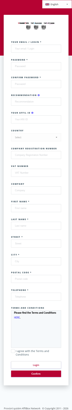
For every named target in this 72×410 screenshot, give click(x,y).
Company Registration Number (34, 148)
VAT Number (19, 166)
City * (15, 254)
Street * (17, 236)
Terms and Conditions (27, 307)
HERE (17, 317)
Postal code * (21, 272)
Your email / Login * (26, 42)
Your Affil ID (21, 112)
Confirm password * (26, 77)
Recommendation (24, 95)
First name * (20, 201)
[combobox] (57, 4)
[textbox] (57, 4)
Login (36, 365)
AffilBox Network (31, 408)
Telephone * (20, 290)
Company (17, 183)
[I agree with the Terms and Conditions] (13, 358)
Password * (19, 59)
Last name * (20, 219)
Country (17, 130)
